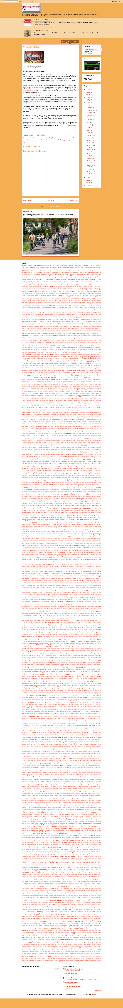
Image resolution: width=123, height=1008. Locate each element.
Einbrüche (41, 410)
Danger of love (65, 382)
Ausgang (99, 303)
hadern (40, 505)
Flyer (62, 452)
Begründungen (83, 317)
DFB (23, 391)
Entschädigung (90, 421)
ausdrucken (74, 303)
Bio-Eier (99, 335)
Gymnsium (98, 503)
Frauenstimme (42, 459)
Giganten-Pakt (34, 493)
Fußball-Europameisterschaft (59, 470)
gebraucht (86, 473)
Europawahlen (51, 431)
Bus (43, 363)
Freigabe (59, 461)
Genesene (67, 482)
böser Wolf (38, 342)
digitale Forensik (94, 393)
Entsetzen (24, 423)
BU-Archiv (57, 347)
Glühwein (41, 494)
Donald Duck (72, 396)
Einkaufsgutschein (74, 412)
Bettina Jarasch (97, 330)
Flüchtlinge (73, 451)
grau (59, 496)
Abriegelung (52, 268)
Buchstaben (80, 349)
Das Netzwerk (35, 384)
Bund (52, 351)
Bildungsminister (66, 335)
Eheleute (99, 407)
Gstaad (48, 501)
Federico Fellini (74, 442)
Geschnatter (47, 487)
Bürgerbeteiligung (79, 360)
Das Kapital (24, 384)
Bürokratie (39, 363)
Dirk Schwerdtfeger (69, 395)
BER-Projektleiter (86, 321)
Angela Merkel (49, 286)
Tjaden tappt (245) (91, 161)
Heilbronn (46, 517)
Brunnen (47, 347)
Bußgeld (80, 363)
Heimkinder (28, 519)
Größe (66, 498)
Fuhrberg (82, 466)
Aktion (63, 274)
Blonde (59, 338)
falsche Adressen (71, 437)
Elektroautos (69, 417)
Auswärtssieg (91, 307)
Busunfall (99, 363)
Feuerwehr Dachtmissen (36, 447)
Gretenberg (98, 496)
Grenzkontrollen (78, 496)
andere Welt (84, 283)
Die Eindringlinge (66, 391)
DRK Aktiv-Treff (63, 402)
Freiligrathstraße (69, 461)
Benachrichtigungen (75, 321)
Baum (70, 314)
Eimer (80, 409)
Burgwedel (90, 361)
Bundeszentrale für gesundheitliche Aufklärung (51, 356)
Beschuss (60, 326)
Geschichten (88, 486)
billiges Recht (95, 335)
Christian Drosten (76, 370)
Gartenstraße (24, 473)
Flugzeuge (55, 452)
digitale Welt (27, 395)
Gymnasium (81, 503)
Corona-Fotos (86, 377)
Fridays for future (97, 463)
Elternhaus (94, 417)
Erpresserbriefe (25, 428)
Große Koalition (79, 498)
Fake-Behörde (47, 437)
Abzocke (96, 270)
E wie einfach (84, 405)
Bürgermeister (33, 361)
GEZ (73, 491)
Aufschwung (57, 302)
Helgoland (38, 520)
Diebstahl (41, 393)
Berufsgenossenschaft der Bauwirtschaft (54, 324)
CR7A (31, 382)
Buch (66, 347)
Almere (99, 275)
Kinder (32, 140)
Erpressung (31, 428)
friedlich (34, 465)
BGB (100, 331)
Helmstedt (83, 520)
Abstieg (41, 270)
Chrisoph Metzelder (38, 370)
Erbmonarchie (98, 423)
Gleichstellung (85, 493)
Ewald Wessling (31, 433)
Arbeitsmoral (60, 296)
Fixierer (80, 449)
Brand (60, 342)
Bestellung (70, 328)
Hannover (63, 508)
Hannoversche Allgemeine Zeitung (83, 508)
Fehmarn (31, 444)
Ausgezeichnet (32, 305)
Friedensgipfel (25, 465)
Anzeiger (30, 138)
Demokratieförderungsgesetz (61, 386)
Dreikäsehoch (92, 400)
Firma (46, 449)
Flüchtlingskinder (80, 451)
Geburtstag (47, 475)
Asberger (73, 298)
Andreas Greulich (38, 284)
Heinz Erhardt (62, 519)
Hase (25, 513)
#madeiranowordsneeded (34, 265)
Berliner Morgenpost (44, 323)
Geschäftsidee (56, 486)
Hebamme (60, 515)
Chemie (66, 368)
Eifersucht (57, 409)
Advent (49, 272)
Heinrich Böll (51, 519)
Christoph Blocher (87, 372)
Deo (87, 386)
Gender (48, 482)
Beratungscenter (97, 321)
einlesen (36, 414)
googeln (82, 494)
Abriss (56, 268)
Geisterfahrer (56, 479)
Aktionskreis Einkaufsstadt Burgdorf (77, 274)
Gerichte (62, 484)
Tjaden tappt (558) (42, 30)
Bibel (23, 333)
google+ (97, 494)
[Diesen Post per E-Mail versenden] (38, 135)
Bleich (31, 338)
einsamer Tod (73, 414)
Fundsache (44, 468)
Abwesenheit (86, 270)
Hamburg (77, 505)
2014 (87, 185)
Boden (93, 338)
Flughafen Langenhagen (32, 452)
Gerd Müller (31, 484)
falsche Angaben (79, 437)
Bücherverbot (98, 347)
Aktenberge (58, 274)
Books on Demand (62, 340)
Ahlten (99, 272)
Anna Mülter (38, 289)
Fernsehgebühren (55, 445)
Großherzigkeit (25, 500)
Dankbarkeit (81, 382)
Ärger (71, 296)
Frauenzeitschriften (50, 459)
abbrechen (36, 267)
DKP (26, 396)
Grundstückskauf (77, 500)
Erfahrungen (43, 424)
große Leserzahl (88, 498)
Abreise (47, 268)
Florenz (64, 451)
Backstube (52, 310)
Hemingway (64, 138)
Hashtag (28, 513)
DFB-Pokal (26, 391)
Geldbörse (99, 479)
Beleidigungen (55, 321)
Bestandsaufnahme (31, 328)
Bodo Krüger (35, 340)
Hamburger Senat (32, 507)
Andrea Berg (98, 283)
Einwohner (73, 416)
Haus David (24, 515)
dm (31, 396)
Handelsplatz (98, 507)
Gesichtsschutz (70, 487)
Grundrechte (57, 500)
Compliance (24, 375)
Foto (40, 454)
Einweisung (67, 416)
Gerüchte (99, 484)
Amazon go (29, 281)
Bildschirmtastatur (48, 335)
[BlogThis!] (40, 135)
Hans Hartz (69, 510)
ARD (68, 296)
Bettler (47, 331)
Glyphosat (45, 494)
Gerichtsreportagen (68, 484)
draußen (57, 400)
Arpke (31, 298)
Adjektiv (37, 272)
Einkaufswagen (26, 414)
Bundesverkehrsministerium (35, 356)
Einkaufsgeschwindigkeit (64, 412)
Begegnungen (43, 317)
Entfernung (41, 421)
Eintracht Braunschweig (53, 416)
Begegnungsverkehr (67, 317)
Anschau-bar (27, 211)
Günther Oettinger (68, 501)
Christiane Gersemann (49, 372)
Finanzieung (98, 447)
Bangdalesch (49, 312)
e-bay (89, 405)
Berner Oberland (93, 323)
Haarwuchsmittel (25, 505)
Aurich (64, 303)
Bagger (78, 310)
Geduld (93, 475)
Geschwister (59, 487)
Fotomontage (57, 454)
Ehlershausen (34, 409)
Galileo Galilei (84, 472)
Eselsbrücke (24, 430)
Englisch (84, 419)
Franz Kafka (55, 458)
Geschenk (69, 486)
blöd (45, 338)
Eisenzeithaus (29, 417)
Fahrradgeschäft (60, 435)
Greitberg (73, 496)
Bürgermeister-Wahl (41, 361)
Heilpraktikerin (83, 517)
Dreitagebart (98, 400)
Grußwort (44, 501)
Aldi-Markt (54, 275)
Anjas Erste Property (77, 288)
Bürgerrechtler (77, 361)
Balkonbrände (33, 312)
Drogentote (24, 403)
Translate (90, 53)
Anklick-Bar (98, 288)
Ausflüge (95, 303)
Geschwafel (53, 487)
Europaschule (39, 431)
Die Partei (89, 391)
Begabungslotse (36, 317)
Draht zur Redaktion (50, 400)
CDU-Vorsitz (68, 367)
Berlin (37, 323)
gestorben (98, 487)
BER (81, 321)
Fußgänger (35, 472)
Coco (83, 374)
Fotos (62, 454)
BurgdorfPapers (40, 360)
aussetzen (59, 307)
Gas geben (30, 473)
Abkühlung (81, 267)
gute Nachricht (98, 501)
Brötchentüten (94, 345)
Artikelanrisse (46, 298)
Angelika (56, 286)
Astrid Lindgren (95, 298)
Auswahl (85, 307)
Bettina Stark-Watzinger (27, 331)
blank (84, 337)
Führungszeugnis (97, 466)
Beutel (59, 331)
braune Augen (37, 344)
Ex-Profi (41, 433)
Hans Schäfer (76, 510)
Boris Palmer (83, 340)
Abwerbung (80, 270)
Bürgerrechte (70, 361)
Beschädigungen (85, 324)
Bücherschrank (91, 347)
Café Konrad (51, 365)
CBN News (46, 367)
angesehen (79, 286)
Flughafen (24, 452)
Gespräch (82, 487)
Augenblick (35, 303)
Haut (49, 515)
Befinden (24, 317)
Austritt (81, 307)
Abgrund (77, 267)
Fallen (65, 437)
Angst (26, 288)
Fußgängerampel (42, 472)
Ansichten (67, 291)
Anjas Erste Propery (87, 288)
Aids (35, 274)
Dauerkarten (71, 384)
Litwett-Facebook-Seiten (30, 90)
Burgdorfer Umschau (31, 360)
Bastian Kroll (94, 312)
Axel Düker (82, 309)
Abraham (43, 268)
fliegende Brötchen (37, 451)
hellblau (43, 520)
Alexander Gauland (60, 275)
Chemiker (70, 368)
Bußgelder (85, 363)
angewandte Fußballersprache (94, 286)
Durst (57, 405)
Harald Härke (78, 512)
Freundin (60, 463)
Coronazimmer (40, 381)
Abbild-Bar (31, 267)
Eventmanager (25, 433)
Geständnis (93, 487)
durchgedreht (29, 405)
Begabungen (29, 317)
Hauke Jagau (53, 513)
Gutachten (80, 501)
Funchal (24, 468)
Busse (75, 363)
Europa (62, 430)
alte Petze (43, 277)
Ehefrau (95, 407)
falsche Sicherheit (29, 438)
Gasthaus (47, 473)
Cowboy (25, 382)
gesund (23, 489)
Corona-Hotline (94, 377)
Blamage (80, 337)
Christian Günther (85, 370)
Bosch (28, 342)
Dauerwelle (76, 384)
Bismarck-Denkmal (54, 337)
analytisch (64, 283)
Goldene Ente (60, 494)
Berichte (33, 323)
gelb (78, 479)
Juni (88, 125)
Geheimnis (30, 479)
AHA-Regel (95, 272)
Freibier (76, 459)
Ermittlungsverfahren (65, 426)
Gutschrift (76, 503)
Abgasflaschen (53, 267)
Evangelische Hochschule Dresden (78, 431)
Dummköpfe (83, 403)
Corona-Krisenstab (30, 379)
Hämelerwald (53, 507)
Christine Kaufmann (70, 372)
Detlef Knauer (40, 388)
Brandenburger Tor (73, 342)
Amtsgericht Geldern (79, 281)
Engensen (69, 419)
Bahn (82, 310)
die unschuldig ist (96, 391)
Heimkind (24, 519)
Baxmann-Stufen (97, 314)
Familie (86, 438)
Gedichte (84, 475)
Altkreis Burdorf (31, 279)
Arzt (50, 298)
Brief (82, 344)
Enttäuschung (48, 423)
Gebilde (82, 473)
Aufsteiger (73, 302)
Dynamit (79, 405)
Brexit (79, 344)
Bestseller (82, 328)
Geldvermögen (63, 480)
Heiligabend (54, 517)
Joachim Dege (72, 138)
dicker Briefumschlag (44, 391)
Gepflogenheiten (93, 482)
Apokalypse (85, 295)
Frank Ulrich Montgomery (31, 456)
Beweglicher (70, 331)
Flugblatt (96, 451)
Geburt (37, 475)
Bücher (70, 347)
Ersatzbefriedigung (47, 428)
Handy (49, 508)
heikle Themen (25, 517)
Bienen (52, 333)
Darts (100, 382)
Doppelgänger (35, 398)
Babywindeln (24, 310)
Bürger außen (52, 360)
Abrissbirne (60, 268)
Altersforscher (25, 279)
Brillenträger (71, 345)
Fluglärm (46, 452)
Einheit (39, 412)
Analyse (60, 283)
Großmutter (31, 500)
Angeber (99, 284)
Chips (100, 368)
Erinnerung (31, 426)
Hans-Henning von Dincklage (94, 510)
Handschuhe (24, 508)
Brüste (50, 347)
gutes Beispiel (51, 503)
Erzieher (91, 428)
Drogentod (99, 402)
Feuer (23, 447)
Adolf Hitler (45, 272)
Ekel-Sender (54, 417)
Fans (86, 440)
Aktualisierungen (93, 274)
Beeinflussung (93, 316)
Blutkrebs (89, 338)
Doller (61, 396)
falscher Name (59, 438)
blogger (49, 338)
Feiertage (47, 444)
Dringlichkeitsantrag (41, 402)
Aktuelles (27, 275)
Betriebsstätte (76, 330)
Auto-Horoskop (36, 309)
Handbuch (80, 507)
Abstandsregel (25, 270)
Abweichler (75, 270)
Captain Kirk (68, 365)
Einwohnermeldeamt (80, 416)
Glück (100, 493)
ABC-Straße (42, 267)
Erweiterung (74, 428)
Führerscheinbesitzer (88, 466)
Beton (35, 330)
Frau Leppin (79, 458)
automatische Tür (60, 309)
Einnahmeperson (46, 414)
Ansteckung (73, 291)
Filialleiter (64, 447)
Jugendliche (26, 140)
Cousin (87, 381)
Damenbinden (54, 382)
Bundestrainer (67, 354)
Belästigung (49, 321)
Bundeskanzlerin (50, 352)
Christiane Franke (39, 372)
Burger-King (72, 360)
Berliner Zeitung (54, 323)
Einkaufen (48, 412)
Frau (76, 458)
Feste (78, 445)
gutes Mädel (58, 503)
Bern (60, 323)
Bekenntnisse (25, 321)
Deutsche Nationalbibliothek (75, 388)
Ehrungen (44, 409)
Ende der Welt (36, 419)
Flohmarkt (60, 451)
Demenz (42, 386)
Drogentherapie (92, 402)
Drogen (70, 402)
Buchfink (23, 349)
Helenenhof (95, 519)
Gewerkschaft (68, 491)
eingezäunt (34, 412)
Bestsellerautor (89, 328)
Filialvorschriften (78, 447)
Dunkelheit (92, 403)
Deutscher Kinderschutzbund (28, 389)
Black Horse (75, 337)
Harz (23, 513)
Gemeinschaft (98, 480)
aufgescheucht (78, 300)
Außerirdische (38, 307)
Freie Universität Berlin (36, 461)
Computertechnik (51, 375)
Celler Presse (82, 367)
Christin (64, 372)
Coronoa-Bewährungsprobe (49, 381)
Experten (56, 433)
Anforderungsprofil (93, 284)
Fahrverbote (29, 437)
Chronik (33, 374)
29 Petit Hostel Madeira (77, 265)
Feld (70, 444)
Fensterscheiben (97, 444)
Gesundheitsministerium (75, 489)
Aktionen (67, 274)
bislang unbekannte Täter (44, 337)
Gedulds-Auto (98, 475)
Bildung (54, 335)
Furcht (23, 470)
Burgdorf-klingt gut (50, 358)
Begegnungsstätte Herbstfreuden (55, 317)
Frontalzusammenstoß (54, 466)
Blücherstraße (65, 338)
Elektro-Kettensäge (61, 417)
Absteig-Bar (32, 270)
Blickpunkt (37, 338)
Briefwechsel (60, 345)
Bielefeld (43, 333)
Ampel (34, 281)
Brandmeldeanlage (82, 342)
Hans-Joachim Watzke (27, 512)
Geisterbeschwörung (47, 479)
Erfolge (51, 424)
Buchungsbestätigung (88, 349)
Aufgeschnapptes (86, 300)
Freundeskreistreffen (52, 463)
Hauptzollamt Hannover (93, 513)
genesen (62, 482)
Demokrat (47, 386)
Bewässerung (64, 331)
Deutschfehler (58, 389)
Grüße (40, 501)
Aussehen (32, 307)
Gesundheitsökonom (85, 489)
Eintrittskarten (62, 416)
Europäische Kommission (70, 430)
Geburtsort (41, 475)
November (90, 110)
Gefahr (32, 477)
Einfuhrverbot (98, 410)
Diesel (61, 393)
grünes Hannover (25, 501)
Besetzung (80, 326)
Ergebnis (80, 424)
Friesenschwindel (76, 465)
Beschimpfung (25, 326)
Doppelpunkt (49, 398)
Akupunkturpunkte (34, 275)
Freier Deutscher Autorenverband (49, 461)
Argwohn (75, 296)
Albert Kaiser (41, 275)
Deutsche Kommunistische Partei (60, 388)
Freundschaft (78, 463)
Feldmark (77, 444)
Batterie (46, 314)
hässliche (35, 513)
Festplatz (88, 445)
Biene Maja (48, 333)
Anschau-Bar (55, 291)
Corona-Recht (59, 379)
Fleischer (92, 449)
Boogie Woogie (54, 340)
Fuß (41, 470)
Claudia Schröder (51, 374)
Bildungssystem (87, 335)
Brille (64, 345)
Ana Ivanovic (55, 283)
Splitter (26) (90, 143)
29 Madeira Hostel (68, 265)
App (28, 296)
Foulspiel (66, 454)
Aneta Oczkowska (68, 284)
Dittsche (93, 395)
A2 (95, 265)
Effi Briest (88, 407)
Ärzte (53, 298)
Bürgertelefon (83, 361)
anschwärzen (61, 291)
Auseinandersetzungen (83, 303)
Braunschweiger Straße (52, 344)
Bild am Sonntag (79, 333)
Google (87, 494)
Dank (77, 382)
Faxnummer (35, 442)
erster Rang (62, 428)
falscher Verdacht (67, 438)
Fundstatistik (56, 468)
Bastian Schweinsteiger (36, 314)
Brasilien (88, 342)
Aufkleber (99, 300)
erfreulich (62, 424)
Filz (86, 447)
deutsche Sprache (86, 388)
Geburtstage (53, 475)
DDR (100, 384)
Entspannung (41, 423)
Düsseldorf (65, 405)
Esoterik (29, 430)
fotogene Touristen (45, 454)
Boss (43, 342)
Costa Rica (72, 381)
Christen (63, 370)
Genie (71, 482)
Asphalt (83, 298)
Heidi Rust (91, 515)
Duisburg (65, 403)
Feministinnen (87, 444)
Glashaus (63, 493)
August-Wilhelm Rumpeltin (56, 303)
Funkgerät (78, 468)
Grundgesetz (51, 500)
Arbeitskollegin (54, 296)
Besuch (95, 328)
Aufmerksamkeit (39, 302)
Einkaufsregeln (82, 412)
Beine (57, 319)
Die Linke (72, 391)
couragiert (83, 381)
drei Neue (86, 400)
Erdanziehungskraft (26, 424)
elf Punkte (74, 417)
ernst (87, 426)
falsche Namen (94, 437)
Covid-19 (95, 381)
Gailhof (79, 472)
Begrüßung (90, 317)
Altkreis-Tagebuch (63, 279)
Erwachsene (68, 428)
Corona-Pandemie (50, 379)
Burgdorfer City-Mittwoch (68, 358)
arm (81, 296)
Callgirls (63, 365)
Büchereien (80, 347)
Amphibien (38, 281)
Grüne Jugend (88, 500)
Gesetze (64, 487)
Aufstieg (83, 302)
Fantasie (90, 440)
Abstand (92, 268)
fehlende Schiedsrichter (96, 442)
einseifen (30, 416)
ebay (100, 405)
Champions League (26, 368)
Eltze (98, 417)
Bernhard (99, 323)
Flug (85, 451)
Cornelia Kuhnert (90, 375)
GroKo (53, 498)
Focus (65, 452)
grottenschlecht (37, 500)
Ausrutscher (85, 305)
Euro (59, 430)
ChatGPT (53, 368)
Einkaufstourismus (97, 412)
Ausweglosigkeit (97, 307)
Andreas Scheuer (46, 284)
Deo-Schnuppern (92, 386)
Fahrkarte (28, 435)
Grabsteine (39, 496)
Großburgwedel (60, 498)
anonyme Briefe (85, 289)
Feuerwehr (27, 447)
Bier (56, 333)
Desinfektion (24, 388)
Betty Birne (51, 331)
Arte (38, 298)
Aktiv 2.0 (88, 274)
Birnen (36, 337)
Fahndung (91, 433)
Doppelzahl (67, 398)
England (74, 419)
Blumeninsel (77, 338)
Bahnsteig (24, 312)
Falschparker (74, 438)
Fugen (77, 466)
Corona (36, 377)
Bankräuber (69, 312)
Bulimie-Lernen (34, 351)
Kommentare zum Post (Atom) (53, 206)
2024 (87, 89)
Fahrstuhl (99, 435)
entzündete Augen (78, 423)
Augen (23, 303)
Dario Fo (97, 382)
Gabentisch (65, 472)
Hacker (37, 505)
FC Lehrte (56, 442)
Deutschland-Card (73, 389)
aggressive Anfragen (73, 272)
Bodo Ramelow (42, 340)
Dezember (90, 107)
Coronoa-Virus (59, 381)
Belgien (60, 321)
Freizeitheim (98, 461)
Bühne (95, 349)
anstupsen (95, 291)
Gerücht (95, 484)
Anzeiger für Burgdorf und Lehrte (71, 295)
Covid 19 (91, 381)
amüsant (38, 283)
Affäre (62, 272)
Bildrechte (41, 335)
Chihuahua (92, 368)
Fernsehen (43, 445)
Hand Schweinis (69, 507)
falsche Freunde (87, 437)
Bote (48, 342)
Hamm (57, 507)
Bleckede (27, 338)
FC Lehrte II (61, 442)
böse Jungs (33, 342)
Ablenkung (92, 267)
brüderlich (42, 347)
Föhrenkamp (69, 452)
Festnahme (83, 445)
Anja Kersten (60, 288)
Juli (88, 122)
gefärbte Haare (71, 477)
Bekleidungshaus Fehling (33, 321)
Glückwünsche (35, 494)
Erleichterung (50, 426)
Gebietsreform (77, 473)
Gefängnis (64, 477)
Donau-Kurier (98, 396)
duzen (69, 405)
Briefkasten (31, 345)
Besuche (99, 328)
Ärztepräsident (57, 298)
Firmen (55, 449)
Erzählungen (86, 428)
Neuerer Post (27, 200)
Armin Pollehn (94, 296)
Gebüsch (58, 475)
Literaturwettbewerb (40, 140)
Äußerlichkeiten (45, 307)
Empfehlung (24, 419)
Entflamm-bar (47, 421)
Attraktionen (45, 300)
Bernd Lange (80, 323)
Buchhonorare (73, 349)
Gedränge (88, 475)
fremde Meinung (25, 463)
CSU (34, 382)
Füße (31, 472)
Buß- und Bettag (69, 363)
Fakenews (58, 437)
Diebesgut (37, 393)
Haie (58, 505)
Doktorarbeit (43, 396)
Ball (37, 312)
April (89, 130)
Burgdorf (51, 138)
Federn (84, 442)
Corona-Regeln (67, 379)
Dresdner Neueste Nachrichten (29, 402)
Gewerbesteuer (61, 491)
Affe (65, 272)
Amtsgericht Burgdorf (57, 281)
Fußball (45, 470)
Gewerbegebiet (53, 491)
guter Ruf (30, 503)
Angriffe (23, 288)
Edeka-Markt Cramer (64, 407)
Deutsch (50, 388)
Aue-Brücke (60, 300)
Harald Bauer (64, 512)
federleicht (80, 442)
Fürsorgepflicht (33, 470)
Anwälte (92, 293)
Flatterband (87, 449)
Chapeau (36, 368)
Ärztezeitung (64, 298)
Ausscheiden (91, 305)
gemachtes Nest (82, 480)
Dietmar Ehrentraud (79, 393)
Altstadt (87, 279)
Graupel (63, 496)
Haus (100, 513)
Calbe (60, 365)
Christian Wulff (31, 372)
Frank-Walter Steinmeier (55, 456)
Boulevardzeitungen (54, 342)
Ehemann (24, 409)
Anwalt (88, 293)
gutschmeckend (69, 503)
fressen (35, 463)
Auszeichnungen (25, 309)
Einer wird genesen (63, 410)
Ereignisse (37, 424)
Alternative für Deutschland (89, 277)
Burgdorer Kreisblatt (83, 356)
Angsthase (31, 288)
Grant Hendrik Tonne (47, 496)
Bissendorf (61, 337)
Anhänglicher (41, 288)
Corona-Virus (88, 379)
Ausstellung (64, 307)
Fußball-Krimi (69, 470)
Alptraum (24, 277)
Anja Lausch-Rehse (67, 288)
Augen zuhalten (28, 303)
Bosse (45, 342)
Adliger (40, 272)
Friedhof (30, 465)
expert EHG (51, 433)
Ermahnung (56, 426)
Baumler (83, 314)
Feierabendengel (37, 444)
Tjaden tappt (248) (91, 146)
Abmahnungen (25, 268)
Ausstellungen (71, 307)
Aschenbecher (78, 298)
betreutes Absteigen (41, 330)
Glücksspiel (28, 494)
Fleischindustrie (98, 449)
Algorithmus (81, 275)
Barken (75, 312)
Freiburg (80, 459)
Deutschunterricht (97, 389)
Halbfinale (62, 505)
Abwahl (67, 270)
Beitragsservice (67, 319)
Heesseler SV (70, 515)
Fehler (23, 444)
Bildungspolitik (81, 335)
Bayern (32, 316)
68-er (92, 265)
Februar (90, 135)
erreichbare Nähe (39, 428)
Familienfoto (24, 440)
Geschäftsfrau (41, 486)
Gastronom (52, 473)
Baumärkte (74, 314)
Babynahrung (98, 309)
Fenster (92, 444)
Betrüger (92, 330)
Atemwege (24, 300)
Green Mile (67, 496)
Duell (61, 403)
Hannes (59, 508)
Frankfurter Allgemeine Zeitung (77, 456)
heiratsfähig (86, 519)
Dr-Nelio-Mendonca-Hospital (32, 400)
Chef (56, 368)
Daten (43, 384)
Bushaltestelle (62, 363)
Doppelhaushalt (42, 398)
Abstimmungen (53, 270)
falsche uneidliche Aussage (39, 438)
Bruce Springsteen (29, 347)
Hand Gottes (62, 507)
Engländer (79, 419)
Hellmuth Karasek (60, 520)
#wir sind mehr (48, 265)
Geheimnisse (36, 479)
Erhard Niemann (97, 424)
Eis (92, 416)
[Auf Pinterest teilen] (45, 135)
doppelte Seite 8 (60, 398)
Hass (32, 513)
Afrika (67, 272)
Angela (43, 286)
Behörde (23, 319)
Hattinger (48, 513)
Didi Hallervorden (58, 391)
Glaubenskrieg (68, 493)
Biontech (33, 337)
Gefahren (47, 477)
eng (62, 419)
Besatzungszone (77, 324)
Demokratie (51, 386)
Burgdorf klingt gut (40, 358)
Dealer (28, 386)
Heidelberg (79, 515)
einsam (67, 414)
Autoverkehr (76, 309)
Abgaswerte (59, 267)
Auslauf (65, 305)
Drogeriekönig (30, 403)
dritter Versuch (56, 402)
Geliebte (75, 480)
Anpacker (40, 291)
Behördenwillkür (41, 319)
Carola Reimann (86, 365)
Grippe (35, 498)
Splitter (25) (90, 158)
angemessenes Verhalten (71, 286)
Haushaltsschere (38, 515)
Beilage (53, 319)
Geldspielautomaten (48, 480)
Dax (98, 384)
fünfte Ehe (73, 468)
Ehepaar (28, 409)
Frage (69, 454)
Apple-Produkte (32, 296)
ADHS (33, 272)
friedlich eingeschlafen (41, 465)
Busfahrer (51, 363)
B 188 (87, 309)
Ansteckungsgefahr (81, 291)
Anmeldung (30, 289)
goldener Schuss (68, 494)
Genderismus (53, 482)
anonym (60, 289)
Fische (66, 449)
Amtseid (43, 281)
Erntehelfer (98, 426)
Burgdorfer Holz (77, 358)
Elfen (78, 417)
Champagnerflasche (96, 367)
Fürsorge (27, 470)
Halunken (72, 505)
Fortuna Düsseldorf (34, 454)
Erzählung (80, 428)
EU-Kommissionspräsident (43, 430)
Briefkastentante (45, 345)
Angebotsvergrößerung (31, 286)
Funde (40, 468)
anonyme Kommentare (95, 289)
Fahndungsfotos (97, 433)
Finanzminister (25, 449)
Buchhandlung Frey (52, 349)
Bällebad (41, 312)
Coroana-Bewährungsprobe (28, 377)
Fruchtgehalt (62, 466)
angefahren (39, 286)
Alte (33, 277)
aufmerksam (32, 302)
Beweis (80, 331)
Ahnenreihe (24, 274)
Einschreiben (24, 416)
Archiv (65, 296)
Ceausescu (73, 367)
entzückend (70, 423)
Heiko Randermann (39, 517)
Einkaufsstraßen (89, 412)
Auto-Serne (42, 309)
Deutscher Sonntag (39, 389)
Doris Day (82, 398)
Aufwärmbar (88, 302)
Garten (93, 472)
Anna (34, 289)
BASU (43, 314)
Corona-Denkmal (72, 377)
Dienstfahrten (48, 393)
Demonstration (72, 386)
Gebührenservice (31, 475)
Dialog (34, 391)
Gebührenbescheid (97, 473)
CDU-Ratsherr (61, 367)
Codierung (87, 374)
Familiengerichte (32, 440)
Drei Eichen (80, 400)
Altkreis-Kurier (55, 279)
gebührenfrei (24, 475)
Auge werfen (98, 302)
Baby (93, 309)
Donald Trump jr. (88, 396)
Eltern (90, 417)
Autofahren (47, 309)
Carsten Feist (98, 365)
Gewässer (47, 491)
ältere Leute (66, 277)
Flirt (53, 451)
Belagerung (43, 321)
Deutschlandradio (82, 389)
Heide (75, 515)
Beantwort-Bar (68, 316)
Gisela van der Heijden (54, 493)
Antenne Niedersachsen (30, 293)
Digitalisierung (41, 395)
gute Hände (92, 501)
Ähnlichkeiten (30, 274)
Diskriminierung (81, 395)
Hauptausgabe (60, 513)
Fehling (27, 444)
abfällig (47, 267)
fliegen (30, 451)
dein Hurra (33, 386)
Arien (79, 296)
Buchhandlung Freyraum (63, 349)
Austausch (77, 307)
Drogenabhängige (76, 402)
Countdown (77, 381)
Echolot (35, 407)
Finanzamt (93, 447)
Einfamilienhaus (87, 410)
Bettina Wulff (43, 331)
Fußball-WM (75, 470)
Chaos (32, 368)
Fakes (62, 437)
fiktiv (61, 447)
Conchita (57, 375)
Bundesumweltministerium (83, 354)
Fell (82, 444)
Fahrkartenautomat (35, 435)
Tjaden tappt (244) (91, 165)
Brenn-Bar (75, 344)
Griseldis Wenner (48, 498)
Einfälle (76, 410)
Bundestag (30, 354)
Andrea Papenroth (26, 284)
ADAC (30, 272)
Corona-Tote (81, 379)
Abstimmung (46, 270)
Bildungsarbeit (59, 335)
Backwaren (57, 310)
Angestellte (85, 286)
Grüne (83, 500)
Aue (56, 300)
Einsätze (84, 414)
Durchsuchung (43, 405)
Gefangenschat (58, 477)
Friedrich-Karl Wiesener (59, 465)
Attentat (40, 300)
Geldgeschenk (35, 480)
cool (64, 375)
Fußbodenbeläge (25, 472)
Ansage (50, 291)
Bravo (59, 344)
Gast (38, 473)
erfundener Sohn (73, 424)
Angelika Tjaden (61, 286)
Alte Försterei (38, 277)
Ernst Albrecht (92, 426)
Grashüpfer (55, 496)
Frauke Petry (67, 459)
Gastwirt (61, 473)
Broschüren (86, 345)
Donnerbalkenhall (25, 398)
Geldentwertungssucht (27, 480)
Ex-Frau (37, 433)
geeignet (24, 477)
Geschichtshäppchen (96, 486)
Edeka (39, 407)
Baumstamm (88, 314)
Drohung (40, 403)
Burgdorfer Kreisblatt (89, 358)
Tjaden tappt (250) (42, 20)
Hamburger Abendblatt (90, 505)
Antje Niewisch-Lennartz (76, 293)
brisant (75, 345)
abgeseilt (72, 267)
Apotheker (24, 296)
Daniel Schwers (72, 382)
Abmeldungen (32, 268)
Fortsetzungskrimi (25, 454)
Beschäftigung (93, 324)
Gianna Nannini (87, 491)
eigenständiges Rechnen (73, 409)
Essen (33, 430)
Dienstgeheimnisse (55, 393)
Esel (100, 428)
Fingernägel (35, 449)
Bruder (38, 347)
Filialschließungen (70, 447)
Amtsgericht (48, 281)
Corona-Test (75, 379)
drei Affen (75, 400)
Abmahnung (98, 267)
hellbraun (47, 520)
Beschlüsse (55, 326)
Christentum (68, 370)
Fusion (38, 470)
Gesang (30, 486)
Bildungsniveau (74, 335)
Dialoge (37, 391)
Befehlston (99, 316)
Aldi (50, 275)
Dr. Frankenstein (42, 400)
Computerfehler (36, 375)
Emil (100, 417)
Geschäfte (35, 486)
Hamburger (82, 505)
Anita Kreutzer (53, 288)
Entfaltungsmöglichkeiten (32, 421)
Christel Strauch (57, 370)
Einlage (31, 414)
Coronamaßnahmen (26, 381)
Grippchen (31, 498)
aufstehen (69, 302)
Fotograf (52, 454)
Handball (75, 507)
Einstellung (34, 416)
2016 (87, 180)
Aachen (98, 265)
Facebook (57, 138)
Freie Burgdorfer (87, 459)
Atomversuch (35, 300)
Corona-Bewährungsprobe (48, 377)
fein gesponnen (60, 444)
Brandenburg (65, 342)
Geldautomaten (92, 479)
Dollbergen (57, 396)
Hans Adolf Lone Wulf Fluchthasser (59, 510)
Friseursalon (92, 465)
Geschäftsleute (63, 486)
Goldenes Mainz (76, 494)
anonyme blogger (67, 289)
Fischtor (77, 449)
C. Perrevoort (40, 365)
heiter (90, 519)
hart (83, 512)
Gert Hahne (90, 484)
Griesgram (24, 498)
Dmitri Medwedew (36, 396)
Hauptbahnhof (67, 513)
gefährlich (52, 477)
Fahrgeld (24, 435)
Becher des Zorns (79, 316)
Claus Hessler (59, 374)
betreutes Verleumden (51, 330)
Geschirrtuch (25, 487)
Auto (31, 309)
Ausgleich (38, 305)
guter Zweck (40, 503)
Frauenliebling (35, 459)
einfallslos (81, 410)
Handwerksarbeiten (43, 508)
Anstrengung (89, 291)
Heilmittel (78, 517)
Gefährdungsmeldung (40, 477)
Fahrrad (42, 435)
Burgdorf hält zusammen (29, 358)
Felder (72, 444)
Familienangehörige (97, 438)
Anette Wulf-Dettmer (77, 284)
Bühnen (99, 349)
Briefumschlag (53, 345)
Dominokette (66, 396)
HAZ (52, 515)
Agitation (81, 272)
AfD (59, 272)
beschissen (31, 326)
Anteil (23, 293)
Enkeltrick (88, 419)
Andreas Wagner (54, 284)
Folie (74, 452)
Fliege (27, 451)
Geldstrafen (56, 480)
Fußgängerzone (49, 472)
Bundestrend (74, 354)
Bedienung (86, 316)
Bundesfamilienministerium (85, 351)
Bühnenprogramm (26, 351)
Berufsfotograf (42, 324)
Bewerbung (84, 331)
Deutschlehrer (90, 389)
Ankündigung (25, 289)
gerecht (36, 484)
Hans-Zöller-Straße (56, 512)
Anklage (94, 288)
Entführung (53, 421)
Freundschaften (85, 463)
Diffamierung (87, 393)
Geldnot (41, 480)
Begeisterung (76, 317)
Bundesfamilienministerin (72, 351)
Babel (90, 309)
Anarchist (69, 283)
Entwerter (54, 423)
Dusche (61, 405)
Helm (71, 520)
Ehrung (39, 409)
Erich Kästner (25, 426)
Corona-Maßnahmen (40, 379)
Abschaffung (71, 268)
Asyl (100, 298)
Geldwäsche (70, 480)
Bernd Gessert (73, 323)
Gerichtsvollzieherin (77, 484)
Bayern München (39, 316)
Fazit (40, 442)
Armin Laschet (86, 296)
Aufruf (44, 302)
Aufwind (93, 302)
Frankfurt (67, 456)
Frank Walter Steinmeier (43, 456)
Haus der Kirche (30, 515)
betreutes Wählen (60, 330)
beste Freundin (63, 328)
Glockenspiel (91, 493)
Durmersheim (53, 405)
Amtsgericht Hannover (90, 281)
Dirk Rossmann (61, 395)
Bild (73, 333)
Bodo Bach (29, 340)
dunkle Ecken (98, 403)
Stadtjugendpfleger (65, 140)
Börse (95, 340)
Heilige (58, 517)
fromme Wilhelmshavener (35, 466)
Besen (70, 326)
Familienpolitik (49, 440)
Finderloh (30, 449)
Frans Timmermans (26, 458)
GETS (39, 491)
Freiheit (64, 461)
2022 (87, 94)
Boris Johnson (76, 340)
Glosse (96, 493)
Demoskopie (79, 386)
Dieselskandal (66, 393)
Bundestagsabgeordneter (39, 354)
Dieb (33, 393)
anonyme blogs (76, 289)
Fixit (83, 449)
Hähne (55, 505)
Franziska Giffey (70, 458)
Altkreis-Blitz (48, 279)
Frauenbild (29, 459)
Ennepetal (92, 419)
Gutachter (86, 501)
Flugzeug (50, 452)
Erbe (93, 423)
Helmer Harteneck (77, 520)
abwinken (92, 270)
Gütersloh (46, 503)
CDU (51, 367)
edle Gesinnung (73, 407)
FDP (65, 442)
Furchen (99, 468)
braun (32, 344)
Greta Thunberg (92, 496)
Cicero (39, 374)
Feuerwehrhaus (45, 447)
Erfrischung (66, 424)
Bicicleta (38, 333)
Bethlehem (31, 330)
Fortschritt (93, 452)
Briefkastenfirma (38, 345)
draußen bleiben (63, 400)
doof (31, 398)
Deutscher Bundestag (96, 388)
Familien (90, 438)
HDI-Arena (55, 515)
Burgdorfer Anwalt (58, 358)
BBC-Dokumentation (48, 316)
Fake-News (53, 437)
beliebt (63, 321)
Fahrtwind (24, 437)
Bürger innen (59, 360)
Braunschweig (44, 344)
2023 (87, 92)
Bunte (76, 356)
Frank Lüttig (95, 454)
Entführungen (60, 421)
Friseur (86, 465)
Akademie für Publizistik (41, 274)
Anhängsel (47, 288)
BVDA (34, 365)
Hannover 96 (70, 508)
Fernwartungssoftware (71, 445)
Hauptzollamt (85, 513)
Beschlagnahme (48, 326)
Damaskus (48, 382)
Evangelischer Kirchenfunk (92, 431)
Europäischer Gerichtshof (82, 430)
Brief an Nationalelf (87, 344)
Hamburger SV (40, 507)
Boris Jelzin (70, 340)
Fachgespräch (75, 433)
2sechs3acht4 (86, 265)
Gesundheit (29, 489)
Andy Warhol (61, 284)
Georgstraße (75, 482)
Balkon (28, 312)
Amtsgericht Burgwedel (68, 281)
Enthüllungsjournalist (75, 421)
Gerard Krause (25, 484)
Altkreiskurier (77, 279)
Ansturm (99, 291)
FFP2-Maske (53, 447)
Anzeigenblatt (43, 295)
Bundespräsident (65, 352)
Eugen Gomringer (53, 430)
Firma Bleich (51, 449)
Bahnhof (89, 310)
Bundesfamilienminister (60, 351)
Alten (48, 277)
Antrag (84, 293)
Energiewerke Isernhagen (55, 419)
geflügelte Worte (79, 477)
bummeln (47, 351)
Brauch (99, 342)
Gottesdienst (31, 496)
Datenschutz (55, 384)
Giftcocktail (93, 491)
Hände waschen (87, 507)
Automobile (67, 309)
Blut (81, 338)
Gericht (57, 484)
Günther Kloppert (60, 501)
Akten (54, 274)
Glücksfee (24, 494)
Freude (39, 463)
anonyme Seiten (25, 291)
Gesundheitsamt (35, 489)
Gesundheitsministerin (64, 489)
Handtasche (30, 508)
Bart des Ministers (82, 312)
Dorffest (72, 398)
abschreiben (82, 268)
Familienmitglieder (41, 440)
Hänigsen (54, 508)
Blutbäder (85, 338)
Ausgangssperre (25, 305)
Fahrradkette (81, 435)
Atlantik (29, 300)
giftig (29, 493)
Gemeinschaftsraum (26, 482)
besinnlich (86, 326)
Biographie (24, 337)
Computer (29, 375)
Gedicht (73, 475)
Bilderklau (36, 335)
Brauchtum (28, 344)
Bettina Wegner (36, 331)
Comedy (91, 374)
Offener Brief (91, 169)
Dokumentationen (51, 396)
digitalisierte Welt (34, 395)
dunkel (88, 403)
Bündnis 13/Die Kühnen (69, 356)
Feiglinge (55, 444)
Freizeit (94, 461)
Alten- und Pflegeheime (54, 277)
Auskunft (48, 305)
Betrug (88, 330)
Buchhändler (36, 349)
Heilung (88, 517)
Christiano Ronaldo (58, 372)
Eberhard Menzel (26, 407)
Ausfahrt (90, 303)
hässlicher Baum (41, 513)
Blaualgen (96, 337)
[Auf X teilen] (42, 135)
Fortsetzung (98, 452)
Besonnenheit (92, 326)
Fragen (73, 454)
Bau (57, 314)
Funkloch (83, 468)
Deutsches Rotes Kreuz (49, 389)
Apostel (90, 295)
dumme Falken (70, 403)
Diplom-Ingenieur (53, 395)
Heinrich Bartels (44, 519)
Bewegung (75, 331)
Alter (62, 277)
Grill (27, 498)
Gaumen (72, 473)
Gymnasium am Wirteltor (89, 503)
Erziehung (96, 428)
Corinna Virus (83, 375)
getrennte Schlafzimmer (31, 491)
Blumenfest (70, 338)
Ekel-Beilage (48, 417)
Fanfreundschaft (80, 440)
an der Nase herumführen (46, 283)
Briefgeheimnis (25, 345)
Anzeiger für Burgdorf (58, 295)
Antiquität (46, 293)
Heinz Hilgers (69, 519)
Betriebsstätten (82, 330)
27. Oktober (61, 265)
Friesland (83, 465)
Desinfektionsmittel (32, 388)
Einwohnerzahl (88, 416)
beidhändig (48, 319)
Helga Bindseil (26, 520)
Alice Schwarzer (88, 275)
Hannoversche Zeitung (45, 510)
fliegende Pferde (45, 451)
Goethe (55, 494)
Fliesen (51, 451)
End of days (30, 419)
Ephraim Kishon (87, 423)
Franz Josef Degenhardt (35, 458)
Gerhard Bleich (42, 484)
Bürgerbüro (86, 360)
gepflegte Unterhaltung (84, 482)
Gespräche (87, 487)
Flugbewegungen (90, 451)
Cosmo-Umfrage (66, 381)
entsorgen (35, 423)
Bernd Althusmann (66, 323)
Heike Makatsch (97, 515)
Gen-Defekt (42, 482)
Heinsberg (56, 519)
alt (31, 277)
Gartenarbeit (98, 472)
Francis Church (83, 454)
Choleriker (24, 370)
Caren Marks (74, 365)
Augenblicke (41, 303)
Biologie (28, 337)
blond (56, 338)
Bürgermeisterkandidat (52, 361)
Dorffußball (76, 398)
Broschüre (80, 345)
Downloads (87, 398)
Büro (30, 363)
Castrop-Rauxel (31, 367)
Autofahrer (53, 309)
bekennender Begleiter (96, 319)
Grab (35, 496)
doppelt (54, 398)
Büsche (46, 363)
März (89, 132)
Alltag (96, 275)
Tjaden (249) (91, 140)
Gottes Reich (25, 496)
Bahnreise (99, 310)
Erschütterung (55, 428)
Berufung (66, 324)
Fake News (35, 437)
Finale (89, 447)
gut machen (75, 501)
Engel (65, 419)
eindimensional (55, 410)
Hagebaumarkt (50, 505)
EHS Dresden (49, 409)
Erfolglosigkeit (56, 424)
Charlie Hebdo (42, 368)
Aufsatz (48, 302)
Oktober (90, 112)
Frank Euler (90, 454)
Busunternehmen (25, 365)
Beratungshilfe (25, 323)
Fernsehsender (62, 445)
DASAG (40, 384)
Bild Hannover (87, 333)
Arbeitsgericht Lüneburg (44, 296)
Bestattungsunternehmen (53, 328)
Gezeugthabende (79, 491)
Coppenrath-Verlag (69, 375)
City (46, 374)
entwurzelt (59, 423)
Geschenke (75, 486)
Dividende (97, 395)
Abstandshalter (98, 268)
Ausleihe (69, 305)
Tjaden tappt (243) (91, 172)
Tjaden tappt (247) (91, 150)
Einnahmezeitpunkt (54, 414)
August (89, 119)
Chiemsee (87, 368)
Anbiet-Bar (78, 283)
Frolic (28, 466)
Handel (93, 507)
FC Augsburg (44, 442)
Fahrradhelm (75, 435)
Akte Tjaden (50, 274)
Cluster (79, 374)
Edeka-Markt (56, 407)
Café (47, 365)
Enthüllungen (67, 421)
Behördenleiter (34, 319)
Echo (32, 407)
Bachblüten (30, 310)
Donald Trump (80, 396)
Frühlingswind (73, 466)
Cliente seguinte (70, 374)
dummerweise (77, 403)
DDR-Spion (24, 386)
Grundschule (63, 500)
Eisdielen (24, 417)
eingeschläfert (29, 412)
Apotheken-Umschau (96, 295)
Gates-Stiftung (66, 473)
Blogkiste (53, 338)
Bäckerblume (46, 310)
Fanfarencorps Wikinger (71, 440)
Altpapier (82, 279)
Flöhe (56, 451)
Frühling (67, 466)
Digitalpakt (47, 395)
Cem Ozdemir (89, 367)
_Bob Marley (24, 265)
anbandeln (73, 283)
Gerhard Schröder (51, 484)
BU (53, 347)
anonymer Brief (33, 291)
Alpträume (28, 277)
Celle (78, 367)
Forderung (82, 452)
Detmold (45, 388)
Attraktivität (51, 300)
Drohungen (46, 403)
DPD (91, 398)
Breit (67, 344)
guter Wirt (35, 503)
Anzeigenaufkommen (26, 295)
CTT (36, 382)
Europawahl (45, 431)
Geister (41, 479)
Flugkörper (41, 452)
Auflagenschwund (26, 302)
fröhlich (99, 465)
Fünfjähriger (68, 468)
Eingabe (23, 412)
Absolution (87, 268)
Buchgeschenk (29, 349)
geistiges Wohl (70, 479)
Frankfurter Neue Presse (89, 456)
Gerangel (99, 482)
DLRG (28, 396)
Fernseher (48, 445)
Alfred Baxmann (74, 275)
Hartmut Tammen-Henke (96, 512)
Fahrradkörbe (94, 435)
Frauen (96, 458)
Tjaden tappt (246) (91, 154)
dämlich (59, 382)
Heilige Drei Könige (64, 517)
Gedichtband (78, 475)
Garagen (90, 472)
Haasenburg (32, 505)
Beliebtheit (68, 321)
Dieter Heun (72, 393)
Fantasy (95, 440)
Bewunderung (90, 331)
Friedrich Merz (50, 465)
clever (64, 374)
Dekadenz (38, 386)
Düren (48, 405)
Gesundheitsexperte (44, 489)
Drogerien (36, 403)
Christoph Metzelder (26, 374)
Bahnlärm (94, 310)
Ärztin (69, 298)
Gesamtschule (25, 486)
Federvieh (88, 442)
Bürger (46, 360)
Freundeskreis (44, 463)
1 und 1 (53, 265)
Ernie (84, 426)
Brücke (35, 347)
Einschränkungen (97, 414)
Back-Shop (40, 310)
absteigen (37, 270)
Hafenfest (45, 505)
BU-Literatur (62, 347)
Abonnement (38, 268)
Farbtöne (99, 440)
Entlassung (83, 421)
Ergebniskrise (85, 424)
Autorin (71, 309)
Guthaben (63, 503)
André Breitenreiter (91, 283)
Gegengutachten (87, 477)
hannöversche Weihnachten (33, 510)
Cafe (45, 365)
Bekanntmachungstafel (85, 319)
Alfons (68, 275)
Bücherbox (74, 347)
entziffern (65, 423)
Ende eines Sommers (44, 419)
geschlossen (31, 487)
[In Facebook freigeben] (43, 135)
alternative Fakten (79, 277)
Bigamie (69, 333)
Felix (80, 444)
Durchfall (23, 405)
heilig (50, 517)
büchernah (85, 347)
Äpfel (81, 295)
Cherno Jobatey (81, 368)
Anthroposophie (39, 293)
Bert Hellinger (35, 324)
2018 (87, 105)
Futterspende (60, 472)
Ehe (91, 407)
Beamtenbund (61, 316)
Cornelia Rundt (98, 375)
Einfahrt (70, 410)
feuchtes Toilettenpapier (96, 445)
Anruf (43, 291)
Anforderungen (85, 284)
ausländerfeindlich (60, 305)
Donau (93, 396)
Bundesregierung (75, 352)
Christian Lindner (93, 370)
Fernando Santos (37, 445)
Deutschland (65, 389)
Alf (66, 275)
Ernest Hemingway (77, 426)
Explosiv (64, 433)
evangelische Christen (65, 431)
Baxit (92, 314)
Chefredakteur (61, 368)
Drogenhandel (84, 402)
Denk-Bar (84, 386)
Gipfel (39, 493)
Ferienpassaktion (28, 445)
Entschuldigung (97, 421)
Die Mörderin (77, 391)
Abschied (77, 268)
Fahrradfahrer (53, 435)
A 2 (94, 265)
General (58, 482)
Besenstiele (75, 326)
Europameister (32, 431)
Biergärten (65, 333)
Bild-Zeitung (95, 333)
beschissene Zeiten (38, 326)
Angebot (23, 286)
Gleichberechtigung (76, 493)
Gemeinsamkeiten (90, 480)
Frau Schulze (91, 458)
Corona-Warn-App (97, 379)
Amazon (24, 281)
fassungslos (24, 442)
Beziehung (96, 331)
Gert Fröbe (84, 484)
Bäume (79, 314)
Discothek (76, 395)
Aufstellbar (78, 302)
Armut (27, 298)
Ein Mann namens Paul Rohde (89, 409)
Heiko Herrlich (32, 517)
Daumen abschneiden (84, 384)
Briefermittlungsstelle (96, 344)
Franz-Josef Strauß (62, 458)
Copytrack (76, 375)
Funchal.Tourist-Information (33, 468)
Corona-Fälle (80, 377)
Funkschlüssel (94, 468)
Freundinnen (65, 463)
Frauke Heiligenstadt (59, 459)
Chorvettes (31, 370)
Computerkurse (43, 375)
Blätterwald (88, 337)
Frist (97, 465)
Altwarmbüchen (93, 279)
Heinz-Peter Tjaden (77, 519)
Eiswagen (43, 417)
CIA (37, 374)
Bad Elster (62, 310)
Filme (84, 447)
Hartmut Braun (87, 512)
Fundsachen (50, 468)
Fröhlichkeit (24, 466)
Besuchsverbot (25, 330)
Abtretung (63, 270)
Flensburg (24, 451)
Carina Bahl (80, 365)
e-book (92, 405)
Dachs (38, 382)
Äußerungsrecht (52, 307)
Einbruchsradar (48, 410)
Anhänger (36, 288)
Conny (61, 375)
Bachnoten (35, 310)
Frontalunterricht (45, 466)
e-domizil (97, 405)
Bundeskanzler (41, 352)
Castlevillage (24, 367)
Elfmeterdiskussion (84, 417)
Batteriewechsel (51, 314)
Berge (29, 323)
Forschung (88, 452)
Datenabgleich (48, 384)
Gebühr (91, 473)
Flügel (100, 451)
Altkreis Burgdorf (40, 279)
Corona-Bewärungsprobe (63, 377)
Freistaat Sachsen (78, 461)
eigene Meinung (63, 409)
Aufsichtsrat (63, 302)
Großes (99, 498)
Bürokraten (34, 363)
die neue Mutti (84, 391)
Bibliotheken (33, 333)
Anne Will (56, 289)
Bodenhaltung (98, 338)
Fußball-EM (49, 470)
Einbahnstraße (30, 410)
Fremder (31, 463)
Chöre (27, 370)
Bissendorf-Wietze (68, 337)
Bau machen (61, 314)
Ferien (23, 445)
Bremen (70, 344)
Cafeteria (57, 365)
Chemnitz (75, 368)
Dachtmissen (43, 382)
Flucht (68, 451)
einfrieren (93, 410)
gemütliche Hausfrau (35, 482)
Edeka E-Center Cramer (46, 407)
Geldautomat (86, 479)
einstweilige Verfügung (42, 416)
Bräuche (23, 344)
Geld (81, 479)
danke (85, 382)
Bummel (41, 351)
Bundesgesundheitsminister (29, 352)
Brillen (67, 345)
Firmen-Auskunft (61, 449)
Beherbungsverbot (97, 317)
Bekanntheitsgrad (75, 319)
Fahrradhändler (68, 435)
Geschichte (81, 486)
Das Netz (29, 384)
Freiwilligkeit (88, 461)
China (96, 368)
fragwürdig (77, 454)
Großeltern (95, 498)
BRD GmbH (63, 344)
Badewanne (74, 310)
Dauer (59, 384)
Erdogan (33, 424)
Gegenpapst (94, 477)
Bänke (64, 312)
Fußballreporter (98, 470)
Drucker (50, 403)
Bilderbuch (31, 335)
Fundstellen (62, 468)
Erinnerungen (38, 426)
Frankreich (98, 456)
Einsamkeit (79, 414)
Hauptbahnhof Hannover (76, 513)
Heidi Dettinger (86, 515)
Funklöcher (88, 468)
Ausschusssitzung (26, 307)
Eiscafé (99, 416)
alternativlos (98, 277)
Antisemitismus (52, 293)
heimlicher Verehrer (35, 519)
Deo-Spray (99, 386)
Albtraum (47, 275)
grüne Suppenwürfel (96, 500)
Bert (31, 324)
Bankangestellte (59, 312)
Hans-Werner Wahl (48, 512)
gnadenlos (50, 494)
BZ (36, 365)
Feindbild (67, 444)
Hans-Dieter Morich (83, 510)
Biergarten (59, 333)
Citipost (43, 374)
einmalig (40, 414)
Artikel (41, 298)
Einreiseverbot (62, 414)
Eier (54, 409)
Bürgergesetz (98, 360)
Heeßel (64, 515)
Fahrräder (47, 435)
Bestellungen (76, 328)
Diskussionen (88, 395)
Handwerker (36, 508)
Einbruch (36, 410)
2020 (87, 100)
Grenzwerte (85, 496)
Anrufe (46, 291)
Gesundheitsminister (54, 489)
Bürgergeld (92, 360)
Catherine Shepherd (39, 367)
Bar (73, 312)
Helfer (100, 519)
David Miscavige (93, 384)
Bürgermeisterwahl (62, 361)
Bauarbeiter (66, 314)
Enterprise (24, 421)
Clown (76, 374)
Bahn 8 (85, 310)
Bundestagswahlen (59, 354)
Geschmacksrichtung (39, 487)
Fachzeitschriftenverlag (84, 433)
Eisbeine (96, 416)
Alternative (71, 277)
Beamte (55, 316)
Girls (42, 493)
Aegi (53, 272)
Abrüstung (66, 268)
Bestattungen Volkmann (41, 328)
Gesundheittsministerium (96, 489)
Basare (88, 312)
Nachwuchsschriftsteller (53, 140)
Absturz (58, 270)
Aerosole (56, 272)
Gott (100, 494)
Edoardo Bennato (81, 407)
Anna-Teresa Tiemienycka (47, 289)
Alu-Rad (99, 279)
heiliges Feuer (72, 517)
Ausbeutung (69, 303)
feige (51, 444)
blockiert (42, 338)
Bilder (100, 333)
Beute (56, 331)
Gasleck (35, 473)
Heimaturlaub (98, 517)
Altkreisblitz (71, 279)
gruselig (37, 501)
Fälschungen (80, 438)
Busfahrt (56, 363)
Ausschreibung (37, 138)
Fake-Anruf (41, 437)
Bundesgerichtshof (97, 351)
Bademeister (68, 310)
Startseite (51, 200)
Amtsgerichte (33, 283)
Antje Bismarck (59, 293)
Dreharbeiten (70, 400)
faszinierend (30, 442)
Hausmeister (45, 515)
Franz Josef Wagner (47, 458)
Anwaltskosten (98, 293)
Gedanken (68, 475)
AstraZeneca (89, 298)
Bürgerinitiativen (25, 361)
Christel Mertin (50, 370)
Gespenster (76, 487)
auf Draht (66, 300)
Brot (90, 345)
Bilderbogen (25, 335)
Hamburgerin (47, 507)
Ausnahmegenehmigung (77, 305)
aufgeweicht (93, 300)
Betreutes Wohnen (68, 330)
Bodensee (24, 340)
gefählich (28, 477)
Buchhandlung (43, 349)
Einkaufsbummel (54, 412)
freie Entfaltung (95, 459)
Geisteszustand (62, 479)
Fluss (59, 452)
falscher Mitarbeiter (51, 438)
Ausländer (52, 305)
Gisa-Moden (46, 493)
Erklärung (45, 426)
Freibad (72, 459)
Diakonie (31, 391)
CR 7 (28, 382)
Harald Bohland (71, 512)
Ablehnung (87, 267)
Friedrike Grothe (68, 465)
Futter (55, 472)
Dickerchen (51, 391)
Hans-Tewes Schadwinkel (37, 512)
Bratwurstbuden (94, 342)
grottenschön (44, 500)
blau (93, 337)
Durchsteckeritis (35, 405)
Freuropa (91, 463)
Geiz (75, 479)
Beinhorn (61, 319)
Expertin (60, 433)
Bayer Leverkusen (26, 316)
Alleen (93, 275)
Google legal (92, 494)
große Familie (72, 498)
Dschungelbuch (56, 403)
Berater (92, 321)
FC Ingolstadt (50, 442)
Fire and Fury (42, 449)
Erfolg (47, 424)
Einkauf (43, 412)
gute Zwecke (24, 503)
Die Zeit (30, 393)
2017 (87, 177)
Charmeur (48, 368)
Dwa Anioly (74, 405)
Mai (88, 127)
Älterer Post (74, 200)
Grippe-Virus (40, 498)
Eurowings (57, 431)
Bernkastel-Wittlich (26, 324)
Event (100, 431)
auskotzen (43, 305)
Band (44, 312)
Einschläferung (90, 414)
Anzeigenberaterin (35, 295)
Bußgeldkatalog (92, 363)
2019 (87, 102)
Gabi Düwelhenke (73, 472)
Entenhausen (98, 419)
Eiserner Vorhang (36, 417)
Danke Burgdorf (91, 382)
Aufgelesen (71, 300)
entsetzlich (29, 423)
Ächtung (27, 272)
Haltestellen (67, 505)
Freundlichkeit (72, 463)
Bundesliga (57, 352)
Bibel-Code (27, 333)
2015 (87, 182)
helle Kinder (53, 520)
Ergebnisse (91, 424)
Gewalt (42, 491)
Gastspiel (57, 473)
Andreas (32, 284)
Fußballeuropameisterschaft (86, 470)
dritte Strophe (49, 402)
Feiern (43, 444)
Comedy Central (97, 374)
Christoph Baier (79, 372)
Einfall (73, 410)
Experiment (45, 433)
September (90, 115)
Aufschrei (52, 302)
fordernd (77, 452)
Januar (89, 138)
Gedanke (63, 475)
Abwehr (70, 270)
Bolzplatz (48, 340)
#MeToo (43, 265)
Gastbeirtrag (42, 473)
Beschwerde (66, 326)
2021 (87, 97)
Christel (45, 370)
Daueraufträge (64, 384)
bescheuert (98, 324)
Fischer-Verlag (71, 449)
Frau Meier (85, 458)
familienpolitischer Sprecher (58, 440)
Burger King (66, 360)
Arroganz (35, 298)
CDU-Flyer (55, 367)
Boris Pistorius (90, 340)
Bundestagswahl (49, 354)
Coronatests (33, 381)
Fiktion (57, 447)
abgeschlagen (66, 267)
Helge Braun (33, 520)
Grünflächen (32, 501)
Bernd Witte (45, 138)
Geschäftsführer (48, 486)
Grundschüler (70, 500)
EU (36, 430)
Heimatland (92, 517)
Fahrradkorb (87, 435)
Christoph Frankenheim (96, 372)
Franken (63, 456)
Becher (73, 316)
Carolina (93, 365)
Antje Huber (66, 293)
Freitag (84, 461)
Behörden (28, 319)
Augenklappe (47, 303)
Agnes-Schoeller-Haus (88, 272)
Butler (31, 365)
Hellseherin (67, 520)
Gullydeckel (53, 501)
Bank (53, 312)
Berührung (71, 324)
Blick (34, 338)
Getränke (24, 491)
